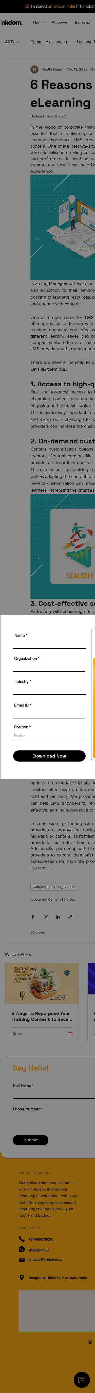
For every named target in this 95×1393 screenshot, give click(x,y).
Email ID (21, 705)
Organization (25, 659)
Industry (21, 682)
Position (21, 727)
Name (19, 635)
